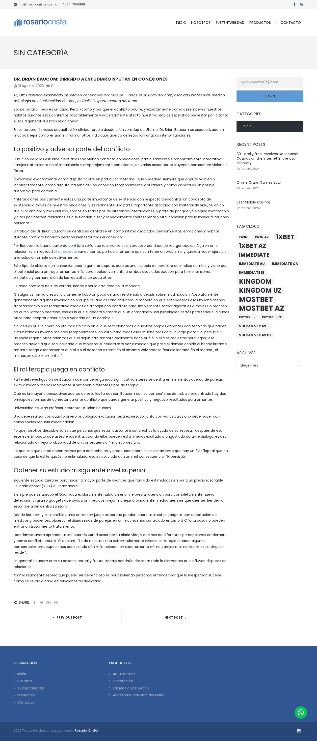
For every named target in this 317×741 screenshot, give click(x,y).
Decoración (123, 681)
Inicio (247, 126)
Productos (26, 695)
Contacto (25, 702)
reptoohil (247, 317)
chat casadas (66, 251)
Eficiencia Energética (131, 688)
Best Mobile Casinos (254, 202)
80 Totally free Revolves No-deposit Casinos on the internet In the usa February (267, 158)
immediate (254, 255)
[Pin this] (55, 602)
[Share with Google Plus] (48, 602)
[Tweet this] (41, 602)
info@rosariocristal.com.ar (38, 4)
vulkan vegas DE (255, 335)
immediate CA (285, 263)
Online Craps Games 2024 (259, 182)
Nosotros (24, 681)
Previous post (69, 617)
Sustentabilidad (30, 688)
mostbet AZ (261, 308)
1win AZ (262, 236)
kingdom (255, 281)
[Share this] (34, 602)
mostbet (256, 299)
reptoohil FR (272, 317)
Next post (173, 617)
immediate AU (252, 263)
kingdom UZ (260, 290)
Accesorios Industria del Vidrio (138, 695)
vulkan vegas (252, 326)
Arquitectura (124, 673)
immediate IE (251, 272)
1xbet (285, 237)
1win (243, 236)
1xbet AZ (252, 246)
